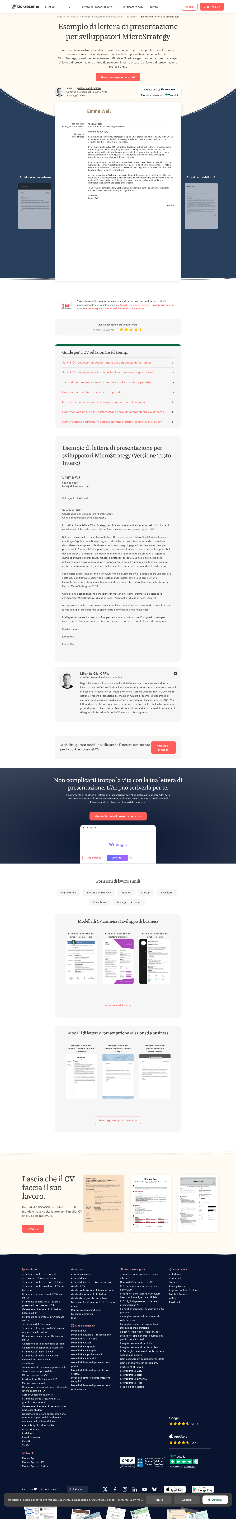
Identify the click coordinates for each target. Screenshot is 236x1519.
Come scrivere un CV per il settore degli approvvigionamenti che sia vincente (113, 411)
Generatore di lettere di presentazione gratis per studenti (44, 1408)
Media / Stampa (178, 1294)
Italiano (77, 1489)
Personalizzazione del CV (36, 1359)
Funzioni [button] (50, 6)
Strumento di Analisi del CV (38, 1351)
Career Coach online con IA (37, 1394)
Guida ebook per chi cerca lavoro (90, 1298)
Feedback (174, 1302)
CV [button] (68, 6)
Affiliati (173, 1298)
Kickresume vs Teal (131, 1382)
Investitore (167, 892)
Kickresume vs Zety (131, 1370)
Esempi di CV (79, 1278)
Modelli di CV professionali (86, 1354)
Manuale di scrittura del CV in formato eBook (93, 1304)
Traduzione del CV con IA (36, 1324)
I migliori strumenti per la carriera (139, 1347)
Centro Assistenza (81, 1274)
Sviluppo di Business (99, 892)
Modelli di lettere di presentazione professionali (90, 1387)
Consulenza (99, 902)
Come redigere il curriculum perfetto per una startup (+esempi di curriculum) (112, 421)
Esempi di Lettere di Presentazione (91, 1282)
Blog (73, 1317)
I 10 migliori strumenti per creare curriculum (139, 1287)
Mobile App (28, 1458)
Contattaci (175, 1278)
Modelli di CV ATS (81, 1342)
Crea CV (33, 1228)
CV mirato (28, 1363)
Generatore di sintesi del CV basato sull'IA (42, 1337)
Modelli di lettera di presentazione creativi (90, 1372)
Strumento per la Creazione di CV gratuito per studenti (41, 1400)
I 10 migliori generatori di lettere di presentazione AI (140, 1303)
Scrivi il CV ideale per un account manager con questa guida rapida (106, 362)
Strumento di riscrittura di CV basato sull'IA (43, 1318)
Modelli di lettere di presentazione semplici (90, 1379)
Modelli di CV (79, 1330)
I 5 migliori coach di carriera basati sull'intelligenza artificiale (140, 1326)
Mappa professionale (34, 1383)
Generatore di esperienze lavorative (42, 1347)
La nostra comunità (82, 1313)
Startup (145, 892)
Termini (173, 1282)
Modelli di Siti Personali (84, 1338)
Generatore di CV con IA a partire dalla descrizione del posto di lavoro (44, 1369)
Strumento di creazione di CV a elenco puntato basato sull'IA (44, 1330)
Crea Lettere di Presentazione (39, 1278)
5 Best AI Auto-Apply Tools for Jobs (140, 1331)
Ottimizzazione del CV (35, 1375)
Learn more (136, 1499)
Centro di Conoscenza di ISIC (136, 1282)
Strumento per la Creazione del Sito (42, 1282)
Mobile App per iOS (33, 1462)
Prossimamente (31, 1437)
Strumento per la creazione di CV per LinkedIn (43, 1288)
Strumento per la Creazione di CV (41, 1274)
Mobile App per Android (35, 1466)
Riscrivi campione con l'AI (118, 77)
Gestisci (187, 1499)
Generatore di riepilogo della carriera (43, 1343)
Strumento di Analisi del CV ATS (40, 1355)
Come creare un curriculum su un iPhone (139, 1276)
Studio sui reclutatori (132, 1386)
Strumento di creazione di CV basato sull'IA (43, 1295)
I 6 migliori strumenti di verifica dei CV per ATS (142, 1310)
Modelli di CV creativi (83, 1358)
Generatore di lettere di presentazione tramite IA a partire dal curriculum (44, 1415)
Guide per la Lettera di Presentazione (92, 1290)
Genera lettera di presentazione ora (118, 816)
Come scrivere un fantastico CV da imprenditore (94, 392)
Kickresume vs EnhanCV (133, 1378)
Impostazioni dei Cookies (183, 1290)
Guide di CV (78, 1286)
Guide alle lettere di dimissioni (88, 1294)
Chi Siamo (175, 1274)
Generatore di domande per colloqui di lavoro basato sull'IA (44, 1388)
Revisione (27, 1433)
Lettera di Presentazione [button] (96, 6)
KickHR (26, 1441)
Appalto (125, 892)
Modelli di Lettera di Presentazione (91, 1334)
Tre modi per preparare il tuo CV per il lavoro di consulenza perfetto (106, 382)
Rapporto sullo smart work (86, 1309)
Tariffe (154, 6)
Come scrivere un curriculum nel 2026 (142, 1358)
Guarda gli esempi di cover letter (118, 1120)
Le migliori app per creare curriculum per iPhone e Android (141, 1337)
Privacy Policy (177, 1286)
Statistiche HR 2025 (131, 1366)
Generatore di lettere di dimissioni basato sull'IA (41, 1311)
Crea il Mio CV (212, 6)
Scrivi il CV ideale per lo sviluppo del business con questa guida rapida (108, 372)
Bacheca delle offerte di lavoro (39, 1421)
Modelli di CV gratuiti (83, 1346)
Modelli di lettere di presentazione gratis (90, 1364)
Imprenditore (68, 892)
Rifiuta (159, 1499)
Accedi (189, 6)
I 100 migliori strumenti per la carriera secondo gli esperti (142, 1353)
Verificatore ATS (132, 6)
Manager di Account (128, 902)
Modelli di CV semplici (84, 1350)
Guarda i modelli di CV (118, 1005)
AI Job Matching (31, 1429)
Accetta (217, 1499)
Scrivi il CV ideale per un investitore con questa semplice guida (103, 401)
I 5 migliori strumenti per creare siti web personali (140, 1318)
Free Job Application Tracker (38, 1425)
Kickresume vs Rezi (131, 1374)
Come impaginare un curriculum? (139, 1362)
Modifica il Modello (163, 747)
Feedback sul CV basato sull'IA (39, 1379)
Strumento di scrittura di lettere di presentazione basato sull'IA (41, 1303)
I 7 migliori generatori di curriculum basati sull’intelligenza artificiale (140, 1295)
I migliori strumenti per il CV (136, 1343)
